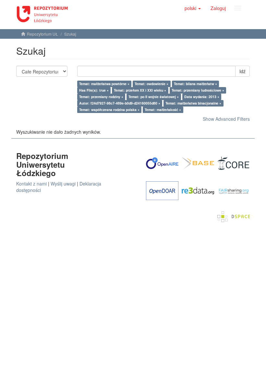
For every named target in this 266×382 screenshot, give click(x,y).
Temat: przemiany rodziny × (101, 96)
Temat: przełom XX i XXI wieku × (140, 90)
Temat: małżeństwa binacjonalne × (193, 103)
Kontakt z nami (31, 183)
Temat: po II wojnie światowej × (153, 96)
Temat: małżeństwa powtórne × (104, 83)
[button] (193, 8)
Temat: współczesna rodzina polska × (109, 109)
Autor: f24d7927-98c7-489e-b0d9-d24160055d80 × (119, 103)
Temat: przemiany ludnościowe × (198, 90)
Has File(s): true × (94, 90)
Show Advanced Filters (226, 119)
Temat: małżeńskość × (163, 109)
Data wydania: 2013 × (201, 96)
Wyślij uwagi (63, 183)
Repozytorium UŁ (42, 34)
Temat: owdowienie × (151, 83)
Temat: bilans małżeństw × (195, 83)
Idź (242, 71)
